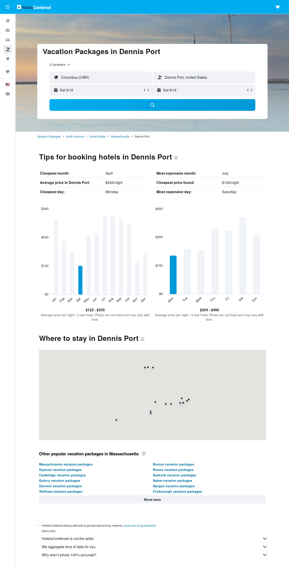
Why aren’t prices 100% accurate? (69, 554)
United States (97, 136)
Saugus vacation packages (174, 486)
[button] (8, 7)
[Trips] (8, 71)
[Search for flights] (8, 20)
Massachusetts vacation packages (66, 464)
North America (75, 136)
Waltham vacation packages (60, 491)
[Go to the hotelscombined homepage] (33, 7)
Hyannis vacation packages (60, 469)
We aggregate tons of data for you (69, 546)
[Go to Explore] (8, 58)
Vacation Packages (49, 136)
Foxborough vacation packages (177, 491)
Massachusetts (120, 136)
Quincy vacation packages (59, 480)
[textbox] (100, 77)
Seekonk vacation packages (174, 475)
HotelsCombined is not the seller (68, 538)
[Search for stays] (8, 30)
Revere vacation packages (173, 469)
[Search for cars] (8, 39)
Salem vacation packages (172, 480)
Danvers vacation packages (60, 486)
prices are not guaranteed (139, 525)
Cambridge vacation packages (62, 475)
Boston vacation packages (173, 464)
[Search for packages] (8, 49)
